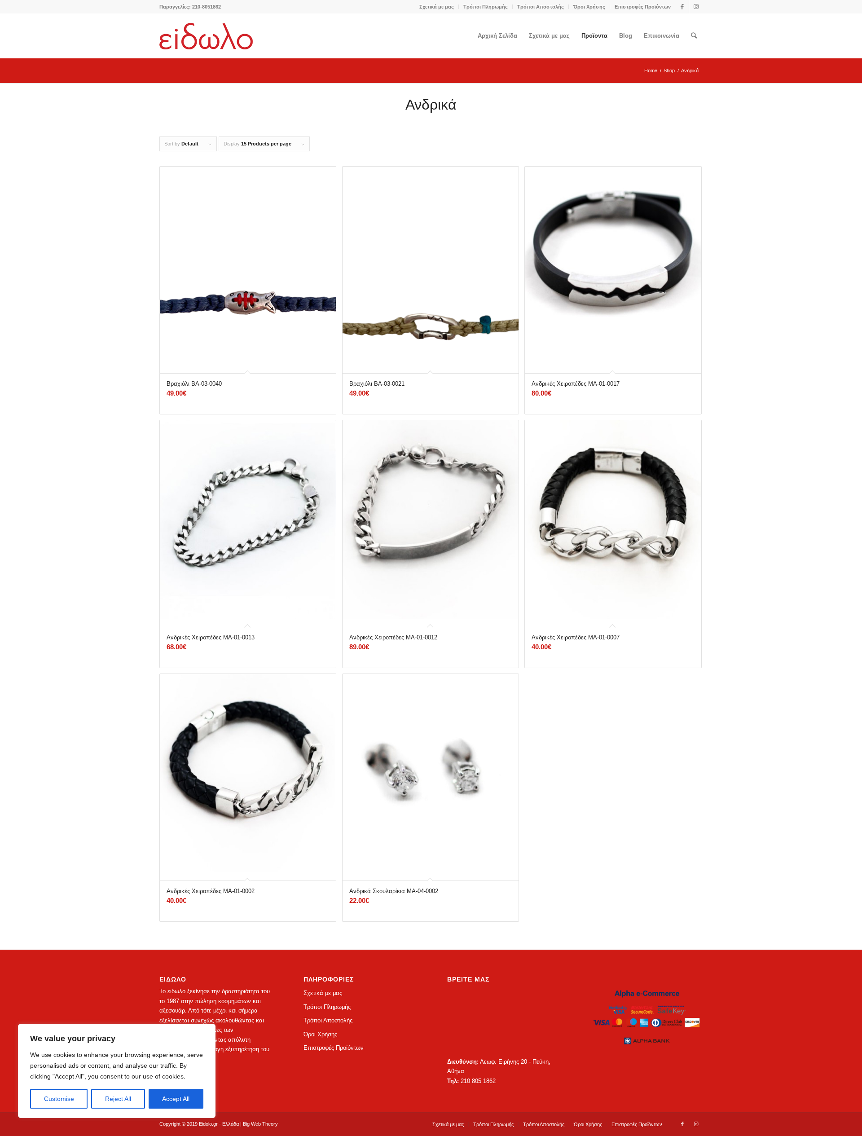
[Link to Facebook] (682, 6)
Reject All (118, 1098)
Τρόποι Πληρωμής (485, 6)
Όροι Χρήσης (589, 6)
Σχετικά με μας (436, 6)
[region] (117, 1071)
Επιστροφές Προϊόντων (643, 6)
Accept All (175, 1098)
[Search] (694, 35)
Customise (59, 1098)
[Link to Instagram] (696, 6)
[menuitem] (437, 6)
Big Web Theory (260, 1124)
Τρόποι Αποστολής (540, 6)
